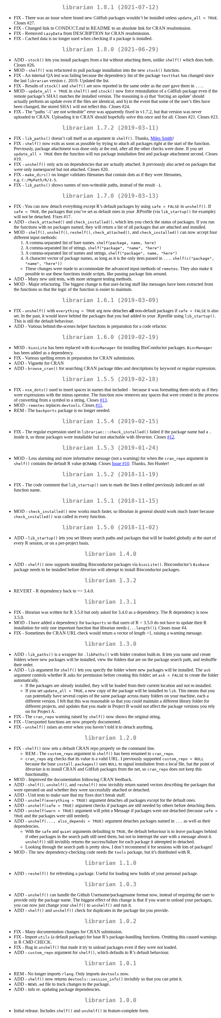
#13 (103, 400)
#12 (170, 436)
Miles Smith (161, 138)
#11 (99, 405)
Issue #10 (120, 463)
